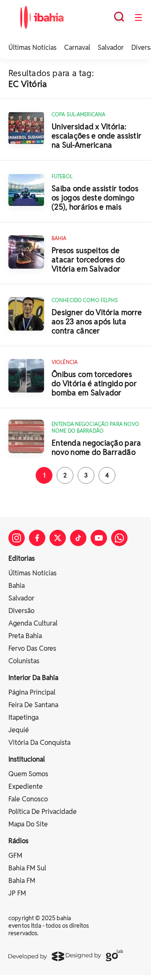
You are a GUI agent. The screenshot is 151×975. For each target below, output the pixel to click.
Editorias (21, 558)
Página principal (31, 692)
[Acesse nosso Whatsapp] (119, 538)
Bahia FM (21, 880)
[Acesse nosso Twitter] (57, 538)
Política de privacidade (42, 811)
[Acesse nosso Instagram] (16, 538)
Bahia (16, 585)
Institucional (26, 759)
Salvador (111, 47)
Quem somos (28, 774)
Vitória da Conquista (39, 742)
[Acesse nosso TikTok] (78, 538)
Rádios (18, 840)
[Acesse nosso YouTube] (99, 538)
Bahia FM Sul (27, 868)
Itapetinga (23, 717)
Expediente (25, 786)
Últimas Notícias (32, 47)
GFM (15, 855)
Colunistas (23, 661)
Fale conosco (28, 799)
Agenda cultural (32, 623)
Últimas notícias (32, 573)
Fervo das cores (32, 648)
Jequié (18, 730)
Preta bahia (25, 635)
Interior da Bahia (33, 677)
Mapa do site (28, 824)
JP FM (17, 893)
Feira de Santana (33, 704)
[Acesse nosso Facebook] (37, 538)
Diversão (21, 610)
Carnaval (77, 47)
